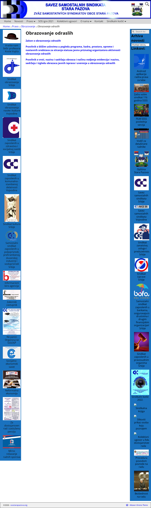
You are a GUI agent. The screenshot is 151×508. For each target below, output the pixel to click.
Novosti (18, 21)
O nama (85, 21)
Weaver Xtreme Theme (139, 505)
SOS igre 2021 (46, 21)
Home (7, 21)
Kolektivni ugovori (67, 21)
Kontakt (99, 21)
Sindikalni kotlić (115, 21)
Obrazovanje (28, 26)
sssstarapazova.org (18, 505)
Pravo (30, 21)
